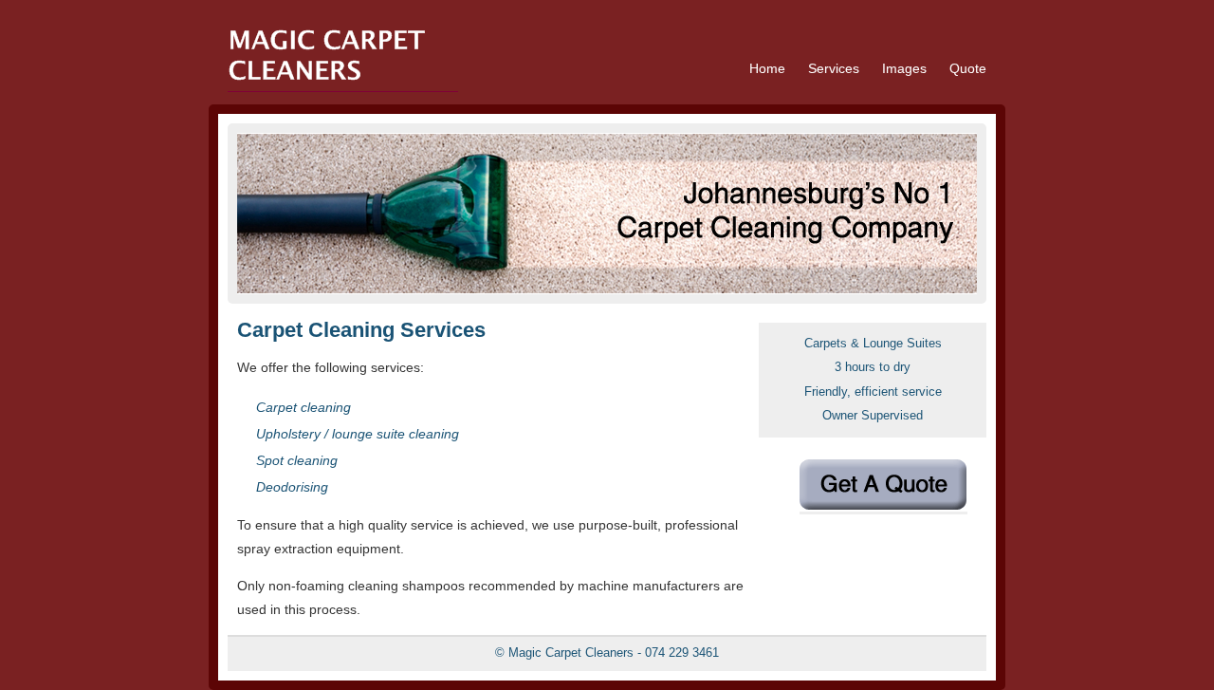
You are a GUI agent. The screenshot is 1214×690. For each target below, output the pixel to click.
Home (767, 68)
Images (904, 68)
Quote (967, 68)
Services (833, 68)
